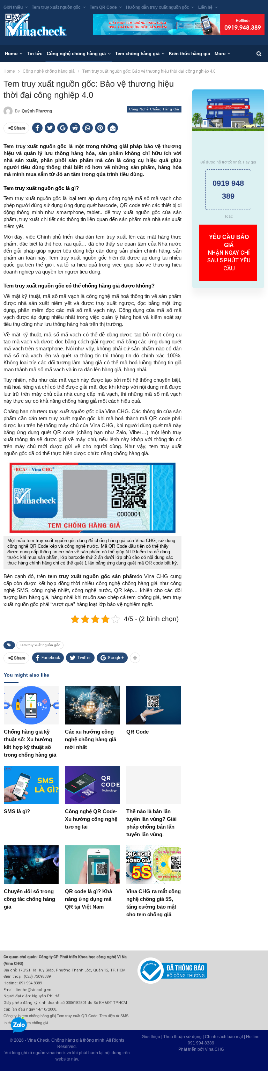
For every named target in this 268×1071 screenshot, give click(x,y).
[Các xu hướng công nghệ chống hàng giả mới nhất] (92, 705)
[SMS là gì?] (31, 785)
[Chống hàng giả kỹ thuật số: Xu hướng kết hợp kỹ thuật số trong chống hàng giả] (31, 705)
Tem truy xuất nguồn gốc (56, 7)
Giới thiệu (13, 7)
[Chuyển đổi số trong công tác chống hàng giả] (31, 864)
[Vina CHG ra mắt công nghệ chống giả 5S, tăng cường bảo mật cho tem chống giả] (153, 864)
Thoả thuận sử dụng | (184, 1036)
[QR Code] (153, 705)
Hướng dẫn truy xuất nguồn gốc (157, 7)
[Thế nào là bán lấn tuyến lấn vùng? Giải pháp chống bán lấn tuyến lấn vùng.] (153, 785)
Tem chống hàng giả (137, 53)
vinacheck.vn (58, 1052)
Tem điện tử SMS (113, 1016)
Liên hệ (205, 7)
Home (11, 53)
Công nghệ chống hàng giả (76, 53)
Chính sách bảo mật (224, 1036)
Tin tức (34, 53)
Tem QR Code (103, 7)
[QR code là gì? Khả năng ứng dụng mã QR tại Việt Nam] (92, 864)
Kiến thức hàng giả (189, 53)
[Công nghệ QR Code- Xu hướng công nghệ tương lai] (92, 785)
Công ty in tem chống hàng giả (29, 1016)
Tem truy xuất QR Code (77, 1016)
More (220, 53)
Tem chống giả (35, 1023)
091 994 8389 (201, 1043)
